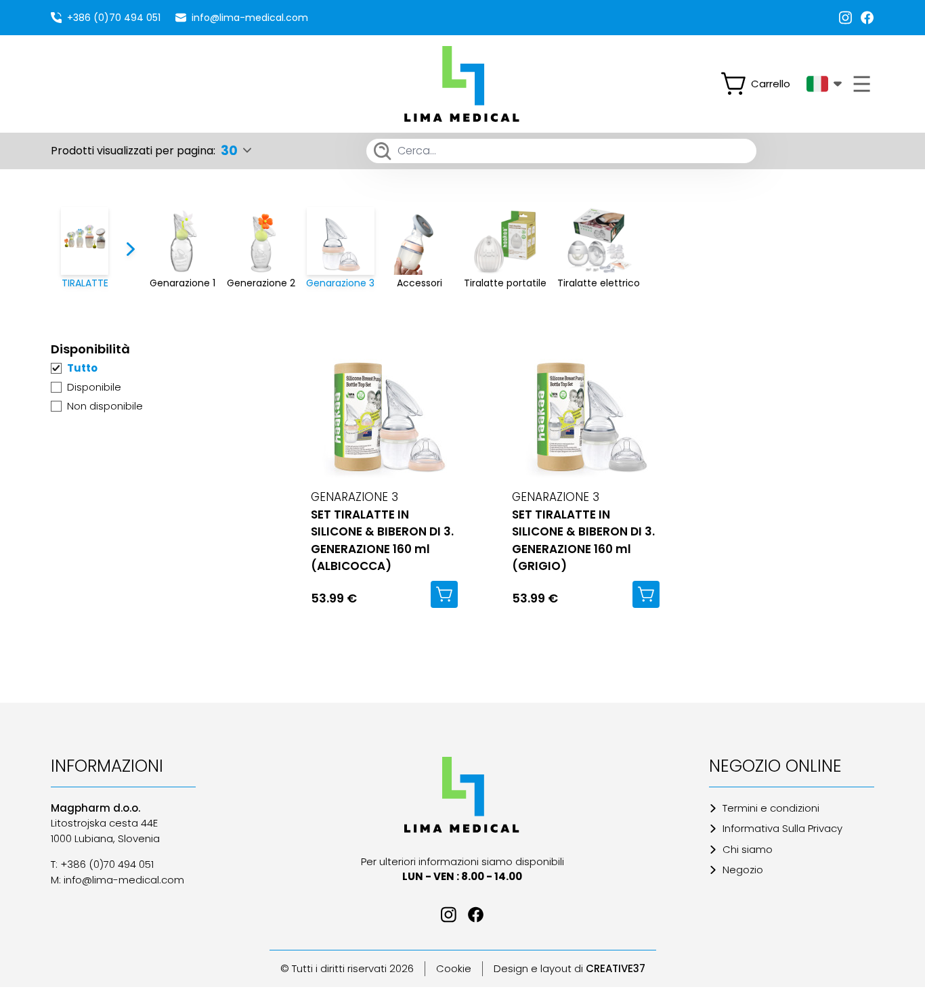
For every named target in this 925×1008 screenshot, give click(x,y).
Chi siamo (748, 849)
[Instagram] (846, 17)
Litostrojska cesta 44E (104, 823)
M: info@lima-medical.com (117, 880)
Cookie (453, 968)
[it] (824, 83)
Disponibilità (90, 349)
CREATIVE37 (615, 968)
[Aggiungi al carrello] (444, 594)
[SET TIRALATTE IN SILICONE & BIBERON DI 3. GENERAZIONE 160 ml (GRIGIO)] (585, 410)
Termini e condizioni (771, 808)
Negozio (743, 869)
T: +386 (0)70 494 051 (102, 864)
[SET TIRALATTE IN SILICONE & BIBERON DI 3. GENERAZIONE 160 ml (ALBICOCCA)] (384, 410)
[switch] (761, 84)
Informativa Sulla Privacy (782, 828)
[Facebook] (867, 17)
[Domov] (462, 795)
